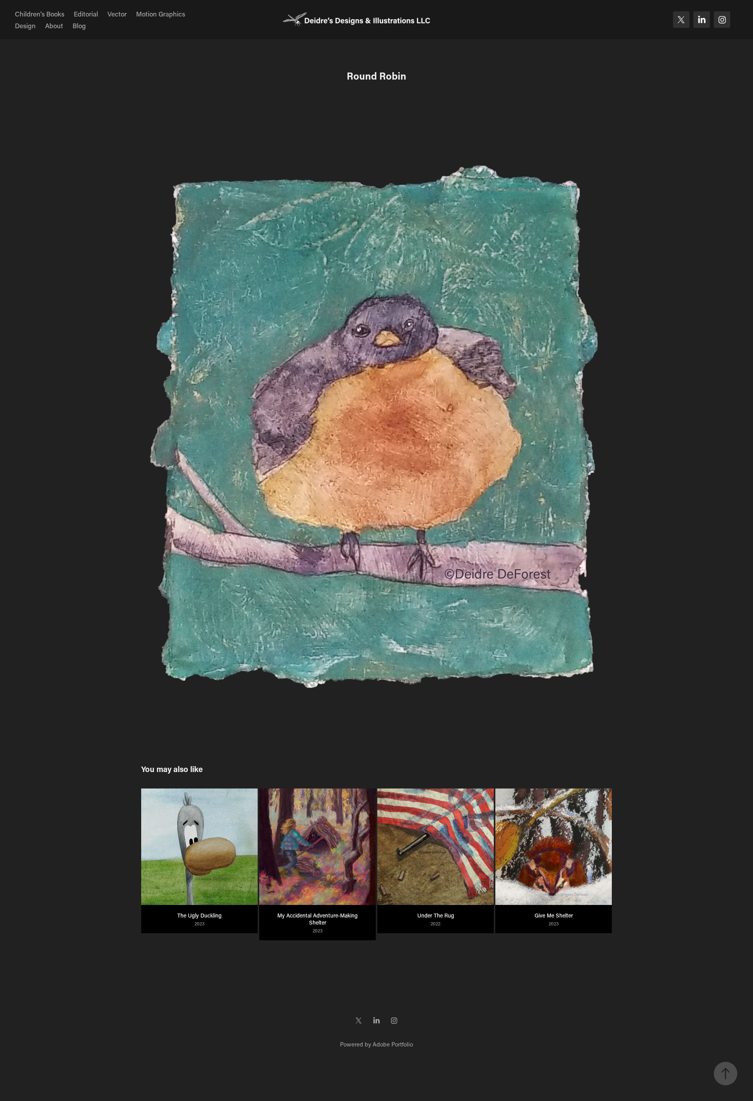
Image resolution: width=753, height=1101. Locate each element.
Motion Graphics (160, 13)
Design (25, 25)
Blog (79, 25)
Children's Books (39, 13)
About (54, 25)
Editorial (86, 13)
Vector (117, 13)
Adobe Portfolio (393, 1044)
